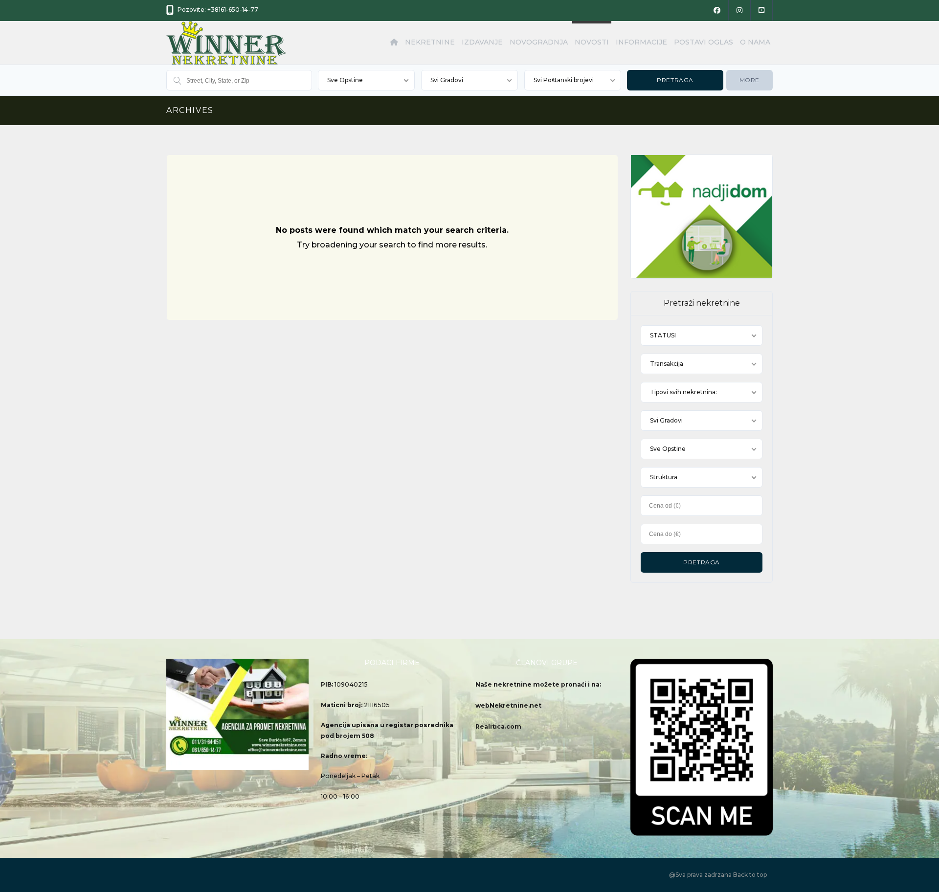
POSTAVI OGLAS (703, 42)
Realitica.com (498, 726)
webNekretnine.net (508, 705)
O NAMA (755, 42)
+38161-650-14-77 (232, 9)
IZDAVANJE (482, 42)
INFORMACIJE (641, 42)
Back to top (750, 874)
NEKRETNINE (430, 42)
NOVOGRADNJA (539, 42)
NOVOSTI (592, 42)
